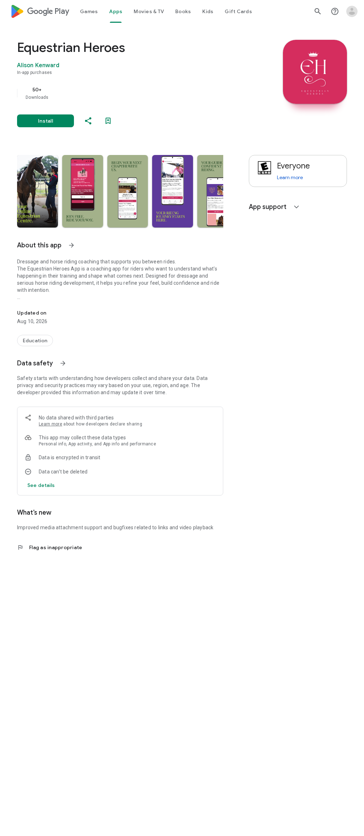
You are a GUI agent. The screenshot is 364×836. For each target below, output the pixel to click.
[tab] (88, 11)
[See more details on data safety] (41, 485)
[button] (37, 191)
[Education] (35, 340)
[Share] (88, 120)
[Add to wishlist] (108, 120)
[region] (130, 93)
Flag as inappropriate (49, 547)
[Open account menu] (351, 11)
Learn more (50, 424)
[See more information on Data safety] (62, 363)
